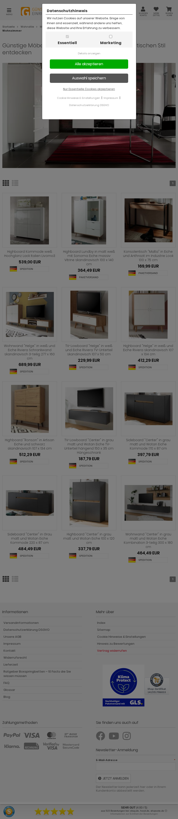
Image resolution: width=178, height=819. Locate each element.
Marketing (110, 42)
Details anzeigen (89, 53)
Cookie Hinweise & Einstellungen (78, 98)
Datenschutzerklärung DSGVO (89, 105)
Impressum (111, 98)
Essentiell (67, 42)
